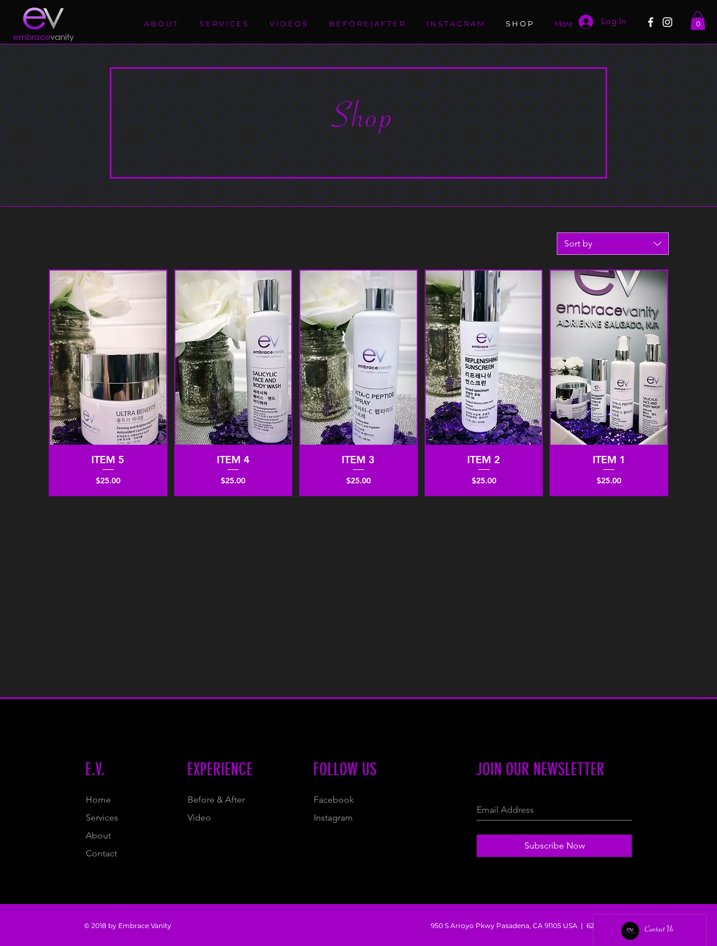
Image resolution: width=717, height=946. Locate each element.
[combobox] (613, 243)
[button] (698, 20)
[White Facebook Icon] (650, 22)
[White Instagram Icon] (667, 22)
